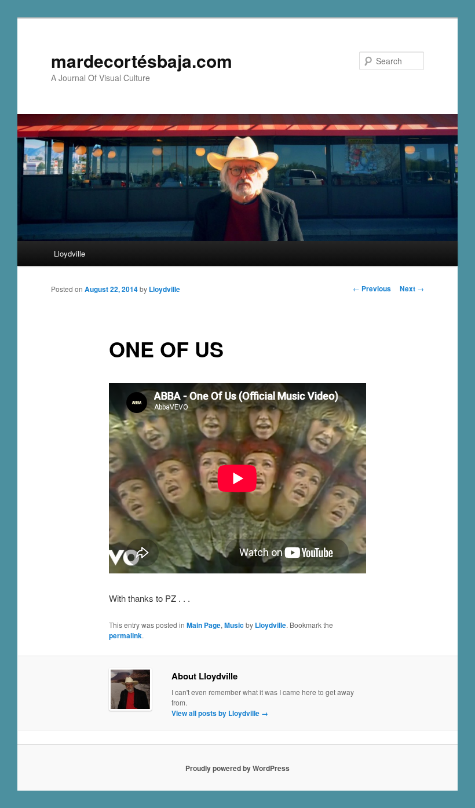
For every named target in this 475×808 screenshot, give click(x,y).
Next (412, 288)
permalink (125, 635)
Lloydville (69, 253)
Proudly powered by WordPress (237, 768)
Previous (372, 288)
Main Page (204, 625)
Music (234, 625)
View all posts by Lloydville (219, 713)
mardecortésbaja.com (141, 60)
